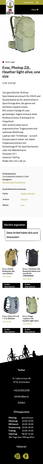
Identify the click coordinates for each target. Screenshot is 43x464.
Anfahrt (21, 402)
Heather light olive (28, 193)
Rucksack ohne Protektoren (13, 182)
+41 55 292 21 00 (22, 390)
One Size (24, 199)
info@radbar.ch (21, 396)
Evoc (23, 205)
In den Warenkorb (10, 285)
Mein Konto (28, 2)
